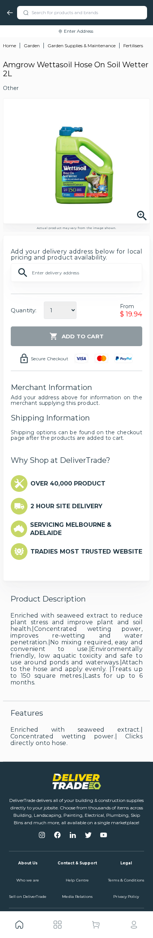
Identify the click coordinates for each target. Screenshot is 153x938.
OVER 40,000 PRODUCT (67, 483)
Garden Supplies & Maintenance (81, 45)
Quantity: (23, 310)
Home (9, 45)
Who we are (27, 880)
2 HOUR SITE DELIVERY (66, 506)
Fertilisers (133, 45)
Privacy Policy (126, 896)
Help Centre (77, 880)
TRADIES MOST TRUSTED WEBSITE (86, 551)
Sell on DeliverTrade (27, 896)
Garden (32, 45)
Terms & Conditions (126, 880)
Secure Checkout (49, 358)
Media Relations (77, 896)
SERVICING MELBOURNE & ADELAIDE (70, 528)
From (127, 306)
